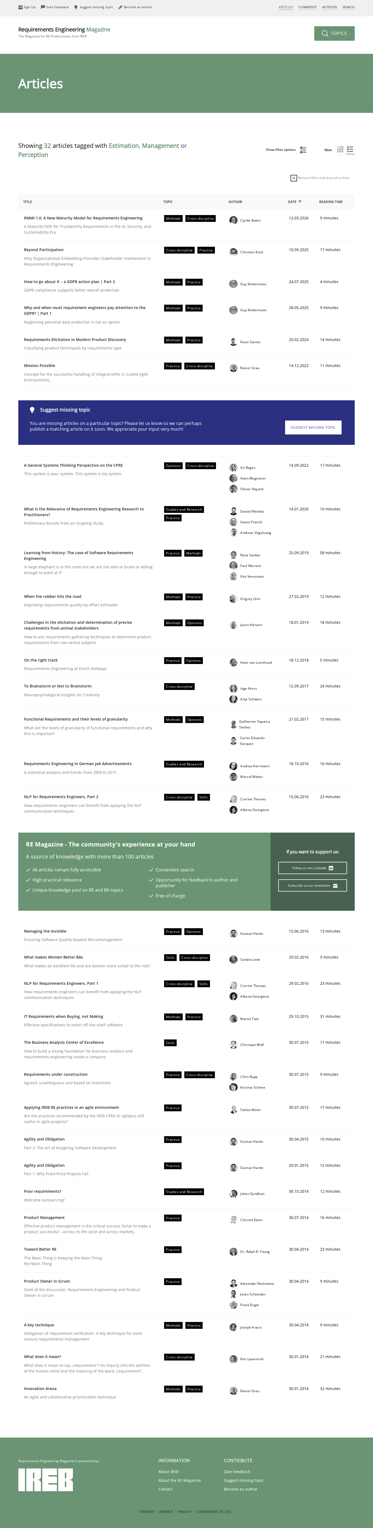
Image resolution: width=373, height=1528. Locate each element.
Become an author (240, 1489)
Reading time (331, 201)
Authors (329, 7)
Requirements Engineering (64, 32)
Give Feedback (237, 1471)
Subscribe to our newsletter (309, 885)
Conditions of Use (214, 1511)
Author (235, 201)
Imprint (166, 1511)
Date (292, 201)
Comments (307, 7)
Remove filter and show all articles (323, 177)
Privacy (185, 1511)
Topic (168, 201)
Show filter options (281, 149)
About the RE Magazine (179, 1480)
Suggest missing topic (313, 427)
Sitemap (147, 1511)
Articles (286, 7)
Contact (165, 1489)
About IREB (168, 1471)
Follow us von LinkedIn (309, 868)
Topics (338, 33)
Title (27, 201)
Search (349, 7)
